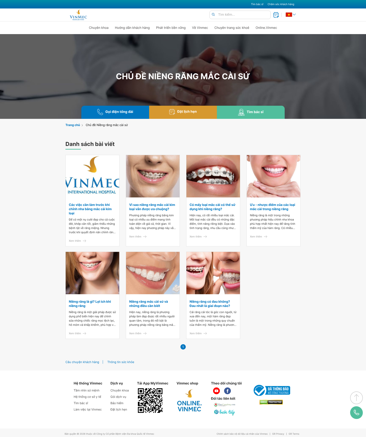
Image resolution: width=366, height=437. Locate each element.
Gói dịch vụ (118, 397)
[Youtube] (216, 390)
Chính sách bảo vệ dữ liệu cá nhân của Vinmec (242, 434)
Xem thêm (75, 240)
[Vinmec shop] (189, 400)
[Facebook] (227, 390)
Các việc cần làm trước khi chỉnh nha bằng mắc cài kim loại (90, 209)
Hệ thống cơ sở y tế (87, 397)
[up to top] (356, 397)
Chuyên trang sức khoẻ (231, 28)
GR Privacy (278, 434)
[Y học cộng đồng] (224, 405)
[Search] (213, 15)
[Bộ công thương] (271, 390)
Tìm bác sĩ (257, 4)
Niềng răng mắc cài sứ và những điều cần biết (148, 304)
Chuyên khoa (99, 28)
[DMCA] (271, 402)
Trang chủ (72, 125)
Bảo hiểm (117, 403)
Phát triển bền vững (171, 28)
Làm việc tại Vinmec (88, 409)
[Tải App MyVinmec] (150, 400)
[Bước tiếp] (224, 412)
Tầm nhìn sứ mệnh (87, 390)
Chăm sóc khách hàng (281, 4)
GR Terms (294, 434)
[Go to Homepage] (78, 15)
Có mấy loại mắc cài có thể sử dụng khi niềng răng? (212, 207)
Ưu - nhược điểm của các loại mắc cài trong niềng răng (272, 207)
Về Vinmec (200, 28)
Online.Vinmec (266, 28)
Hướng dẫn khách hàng (132, 28)
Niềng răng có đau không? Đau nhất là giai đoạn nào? (210, 304)
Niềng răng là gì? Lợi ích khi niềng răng (90, 304)
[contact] (356, 412)
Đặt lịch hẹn (119, 409)
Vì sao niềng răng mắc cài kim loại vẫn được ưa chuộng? (152, 207)
